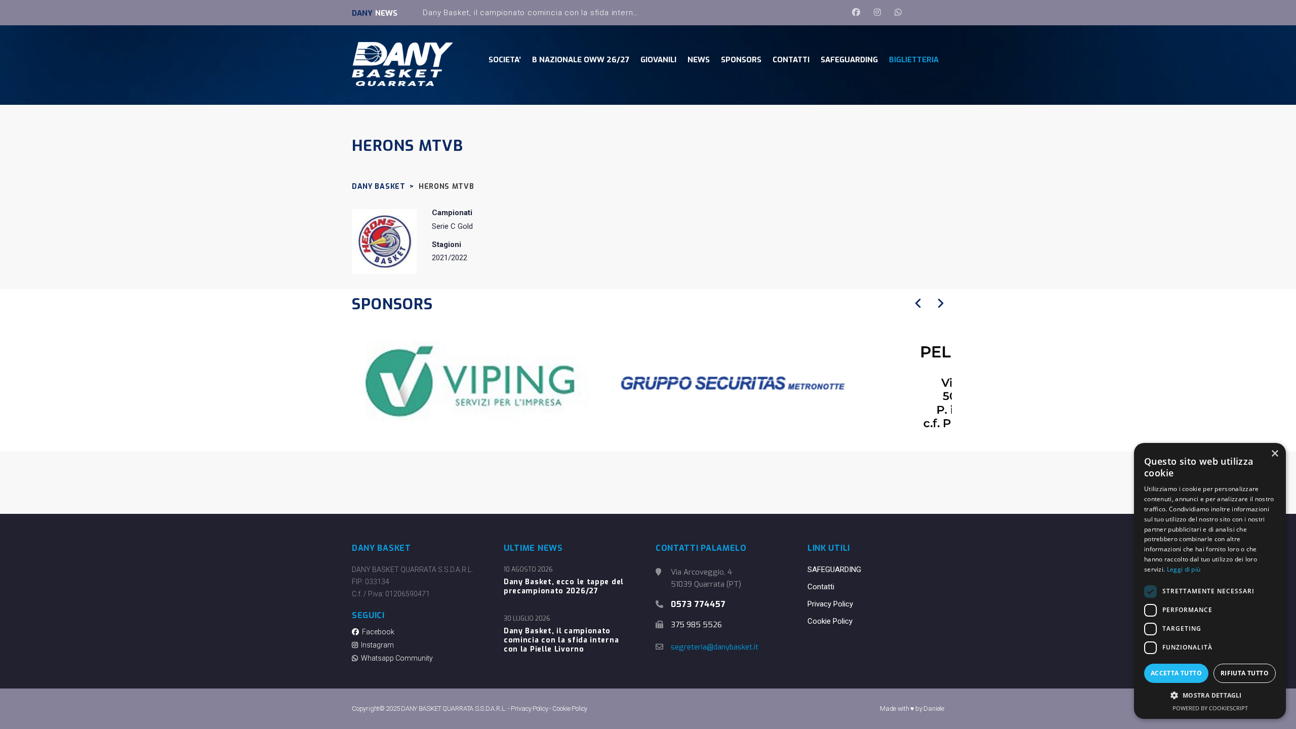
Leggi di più (1184, 569)
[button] (1210, 696)
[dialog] (1210, 581)
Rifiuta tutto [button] (1245, 673)
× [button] (1274, 454)
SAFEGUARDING (834, 569)
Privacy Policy (830, 604)
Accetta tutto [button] (1176, 673)
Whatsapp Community (395, 658)
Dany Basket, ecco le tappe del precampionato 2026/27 (564, 587)
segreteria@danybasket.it (714, 647)
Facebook (376, 632)
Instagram (376, 645)
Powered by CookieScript (1210, 708)
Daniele (933, 708)
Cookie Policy (830, 621)
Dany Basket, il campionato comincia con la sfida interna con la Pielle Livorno (569, 12)
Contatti (820, 586)
